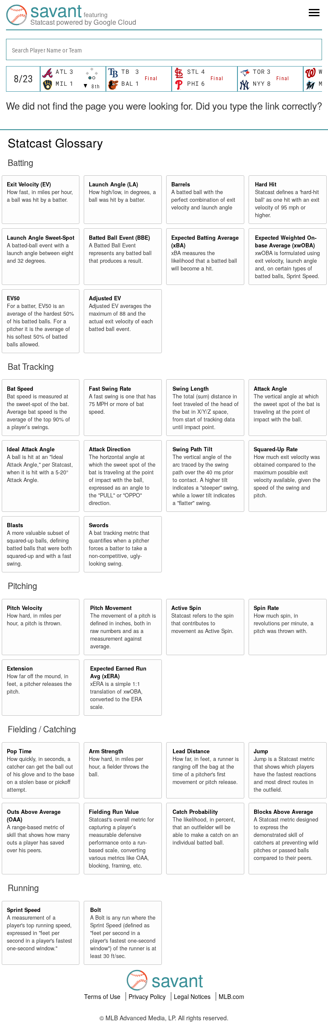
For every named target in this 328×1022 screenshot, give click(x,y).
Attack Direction (110, 449)
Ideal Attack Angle (31, 449)
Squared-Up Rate (276, 449)
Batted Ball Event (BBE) (119, 237)
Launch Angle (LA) (113, 184)
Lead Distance (191, 751)
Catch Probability (195, 812)
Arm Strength (106, 751)
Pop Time (19, 751)
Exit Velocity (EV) (29, 184)
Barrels (180, 184)
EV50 (13, 298)
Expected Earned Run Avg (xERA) (118, 672)
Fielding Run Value (114, 812)
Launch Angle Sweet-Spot (40, 237)
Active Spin (186, 608)
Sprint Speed (24, 910)
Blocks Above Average (283, 812)
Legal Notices (193, 996)
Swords (98, 525)
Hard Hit (265, 184)
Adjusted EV (105, 298)
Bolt (95, 910)
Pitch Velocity (24, 608)
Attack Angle (270, 388)
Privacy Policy (148, 996)
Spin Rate (266, 608)
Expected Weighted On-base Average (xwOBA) (285, 241)
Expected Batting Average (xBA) (205, 241)
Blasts (15, 525)
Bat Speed (20, 388)
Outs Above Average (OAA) (34, 815)
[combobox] (164, 49)
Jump (261, 751)
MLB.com (231, 996)
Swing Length (191, 388)
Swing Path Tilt (192, 449)
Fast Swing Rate (110, 388)
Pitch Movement (111, 608)
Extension (20, 668)
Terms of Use (103, 996)
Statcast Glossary (55, 142)
